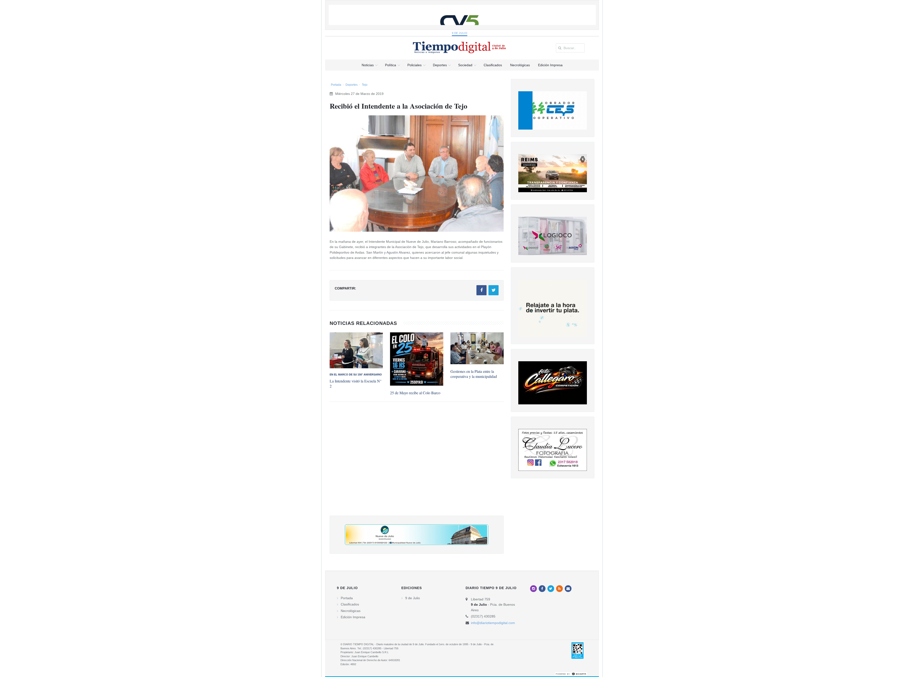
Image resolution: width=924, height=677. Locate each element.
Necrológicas (350, 611)
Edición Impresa (353, 617)
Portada (336, 84)
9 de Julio (460, 33)
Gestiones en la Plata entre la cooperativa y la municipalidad (473, 374)
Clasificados (350, 604)
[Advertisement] (417, 463)
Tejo (364, 84)
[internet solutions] (571, 674)
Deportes (352, 84)
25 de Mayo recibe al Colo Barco (415, 392)
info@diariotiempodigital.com (493, 623)
